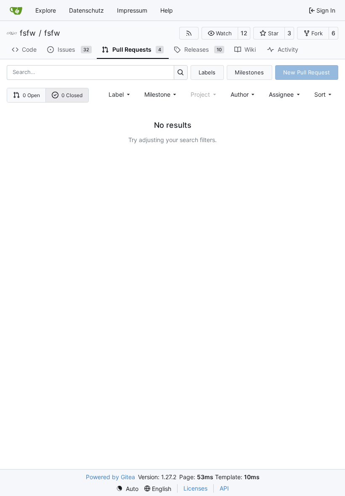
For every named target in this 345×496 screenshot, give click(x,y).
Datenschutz (86, 10)
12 (244, 33)
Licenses (195, 488)
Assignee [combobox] (281, 94)
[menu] (324, 94)
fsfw (28, 33)
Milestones (249, 72)
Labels (207, 72)
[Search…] (181, 72)
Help (166, 10)
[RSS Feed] (189, 33)
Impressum (132, 10)
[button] (220, 33)
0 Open (31, 95)
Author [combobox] (240, 94)
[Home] (16, 10)
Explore (45, 10)
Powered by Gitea (110, 476)
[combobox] (120, 94)
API (224, 488)
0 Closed (71, 95)
